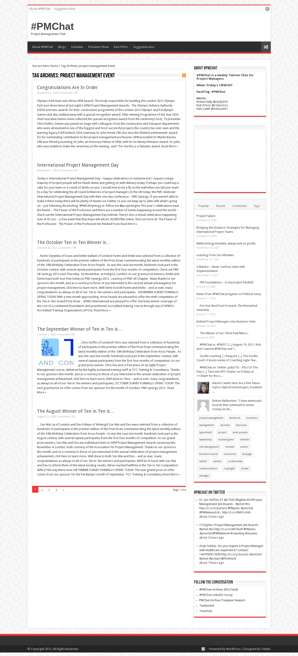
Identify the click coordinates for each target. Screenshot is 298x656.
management (206, 425)
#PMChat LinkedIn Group (216, 595)
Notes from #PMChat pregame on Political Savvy (228, 294)
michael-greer (226, 439)
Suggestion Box (64, 8)
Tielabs (266, 649)
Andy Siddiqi (208, 546)
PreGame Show (98, 47)
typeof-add (205, 432)
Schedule (77, 47)
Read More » (169, 146)
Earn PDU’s (121, 47)
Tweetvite (205, 611)
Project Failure (205, 216)
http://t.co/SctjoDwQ (213, 508)
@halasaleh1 (219, 108)
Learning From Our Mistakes (215, 255)
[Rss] (267, 9)
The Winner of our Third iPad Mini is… (225, 333)
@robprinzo (220, 105)
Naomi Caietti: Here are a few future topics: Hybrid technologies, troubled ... (237, 387)
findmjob (230, 558)
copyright (229, 468)
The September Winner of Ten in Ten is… (79, 329)
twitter (203, 461)
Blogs (62, 47)
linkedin (245, 439)
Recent (220, 206)
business (251, 417)
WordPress (233, 649)
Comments (239, 206)
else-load (241, 425)
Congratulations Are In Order (67, 87)
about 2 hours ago (211, 516)
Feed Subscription (184, 75)
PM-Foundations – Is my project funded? (227, 282)
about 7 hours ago (211, 562)
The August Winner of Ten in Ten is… (76, 411)
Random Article (266, 46)
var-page (247, 454)
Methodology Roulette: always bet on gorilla (225, 243)
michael (229, 446)
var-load (225, 425)
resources (230, 454)
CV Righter (206, 525)
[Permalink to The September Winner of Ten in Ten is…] (55, 365)
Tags (256, 206)
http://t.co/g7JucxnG (234, 554)
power (245, 468)
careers (217, 461)
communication (208, 468)
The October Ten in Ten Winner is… (74, 242)
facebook (235, 417)
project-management (211, 417)
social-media (235, 461)
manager (204, 475)
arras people (240, 432)
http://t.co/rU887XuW (228, 529)
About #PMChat (39, 8)
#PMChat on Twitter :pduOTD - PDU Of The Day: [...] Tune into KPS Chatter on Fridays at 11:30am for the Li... (227, 372)
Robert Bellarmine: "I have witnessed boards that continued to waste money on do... (236, 405)
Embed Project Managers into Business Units (226, 321)
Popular (204, 206)
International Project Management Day (78, 165)
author (244, 446)
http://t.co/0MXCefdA (236, 512)
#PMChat (52, 26)
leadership (205, 439)
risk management (209, 446)
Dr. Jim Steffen (209, 499)
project (222, 432)
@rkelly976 (220, 101)
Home (54, 66)
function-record (208, 454)
